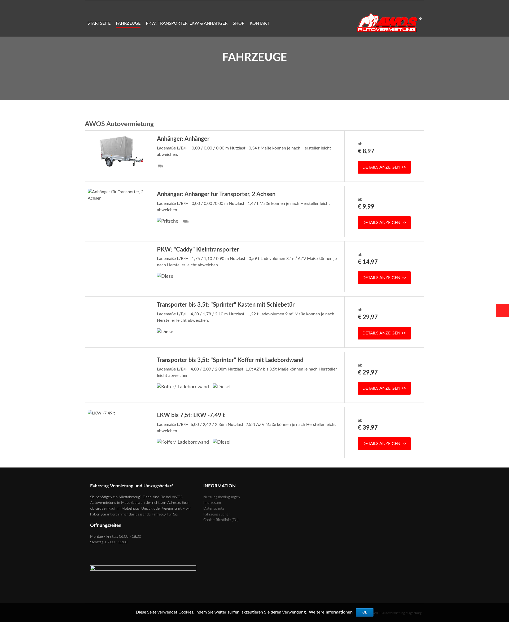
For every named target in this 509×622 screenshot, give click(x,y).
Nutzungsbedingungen (221, 497)
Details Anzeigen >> (384, 167)
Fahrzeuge (128, 23)
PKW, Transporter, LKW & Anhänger (186, 23)
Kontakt (259, 23)
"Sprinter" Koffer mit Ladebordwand (230, 360)
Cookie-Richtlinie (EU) (221, 520)
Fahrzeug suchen (217, 514)
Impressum (212, 503)
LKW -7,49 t (191, 415)
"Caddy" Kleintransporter (198, 250)
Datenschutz (213, 508)
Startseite (99, 23)
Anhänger (183, 139)
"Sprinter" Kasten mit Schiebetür (226, 305)
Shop (238, 23)
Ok (364, 612)
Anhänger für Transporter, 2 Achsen (216, 194)
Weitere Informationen (331, 612)
